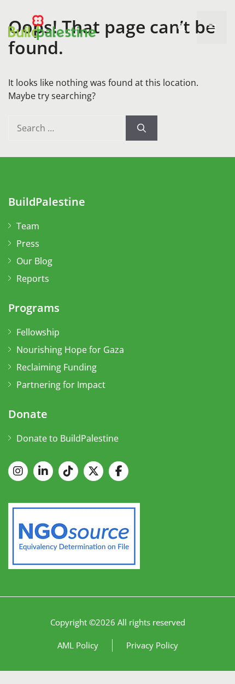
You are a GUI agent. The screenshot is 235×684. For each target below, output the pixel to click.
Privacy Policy (152, 645)
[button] (182, 27)
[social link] (18, 471)
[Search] (141, 128)
